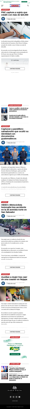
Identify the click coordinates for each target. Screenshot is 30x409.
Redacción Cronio (11, 19)
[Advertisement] (15, 88)
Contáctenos (15, 401)
